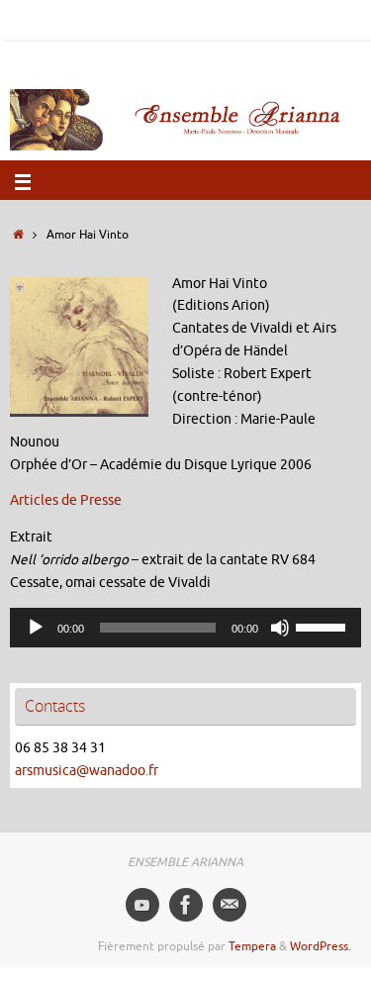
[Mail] (229, 905)
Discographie (252, 19)
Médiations (260, 58)
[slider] (323, 625)
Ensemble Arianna (104, 19)
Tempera (252, 946)
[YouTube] (142, 905)
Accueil (26, 19)
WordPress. (320, 946)
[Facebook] (186, 905)
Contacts (327, 58)
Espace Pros (116, 58)
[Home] (18, 235)
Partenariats (39, 58)
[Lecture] (36, 628)
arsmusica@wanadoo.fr (86, 770)
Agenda (184, 19)
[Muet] (280, 628)
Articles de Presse (66, 500)
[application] (185, 627)
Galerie (319, 19)
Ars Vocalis (189, 58)
